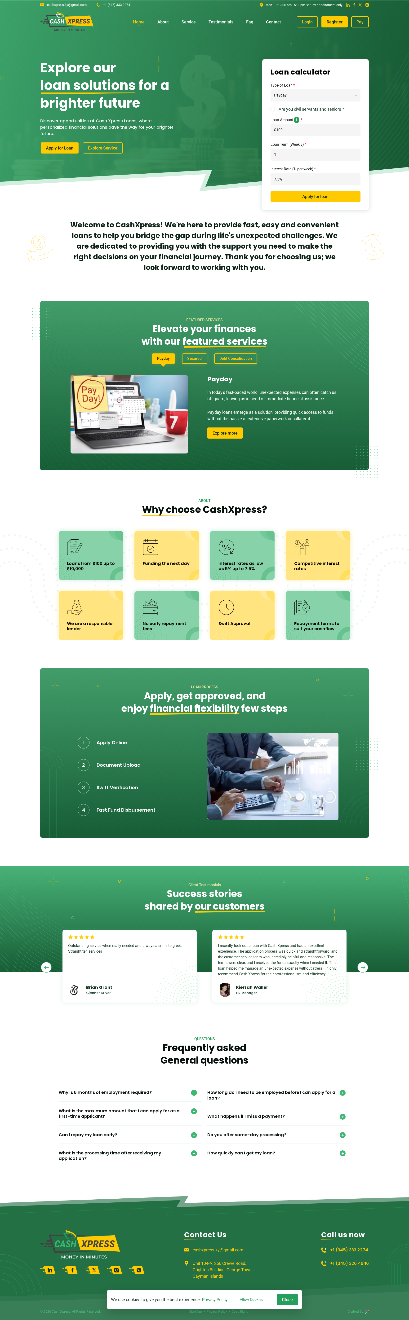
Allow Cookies (251, 1299)
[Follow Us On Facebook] (354, 5)
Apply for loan (315, 196)
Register (334, 21)
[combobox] (315, 95)
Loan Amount (284, 120)
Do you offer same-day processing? (246, 1135)
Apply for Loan (59, 147)
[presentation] (46, 967)
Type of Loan (282, 85)
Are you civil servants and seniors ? (311, 109)
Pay (360, 21)
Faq (249, 21)
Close (287, 1299)
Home (139, 21)
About (163, 21)
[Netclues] (367, 1311)
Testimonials (221, 21)
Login (307, 21)
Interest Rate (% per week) (292, 169)
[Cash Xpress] (66, 29)
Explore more (225, 433)
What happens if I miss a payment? (246, 1116)
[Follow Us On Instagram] (367, 5)
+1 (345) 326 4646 (349, 1263)
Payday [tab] (163, 358)
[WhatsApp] (136, 1270)
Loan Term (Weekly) (287, 144)
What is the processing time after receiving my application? (110, 1155)
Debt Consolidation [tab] (235, 358)
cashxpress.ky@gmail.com (67, 5)
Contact (273, 21)
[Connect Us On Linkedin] (348, 5)
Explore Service (102, 147)
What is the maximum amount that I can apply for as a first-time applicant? (119, 1113)
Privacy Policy (214, 1299)
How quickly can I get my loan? (241, 1153)
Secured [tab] (194, 358)
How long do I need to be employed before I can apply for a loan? (271, 1095)
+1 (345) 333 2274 (116, 5)
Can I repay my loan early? (88, 1135)
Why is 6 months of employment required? (105, 1092)
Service (189, 21)
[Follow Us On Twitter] (360, 5)
